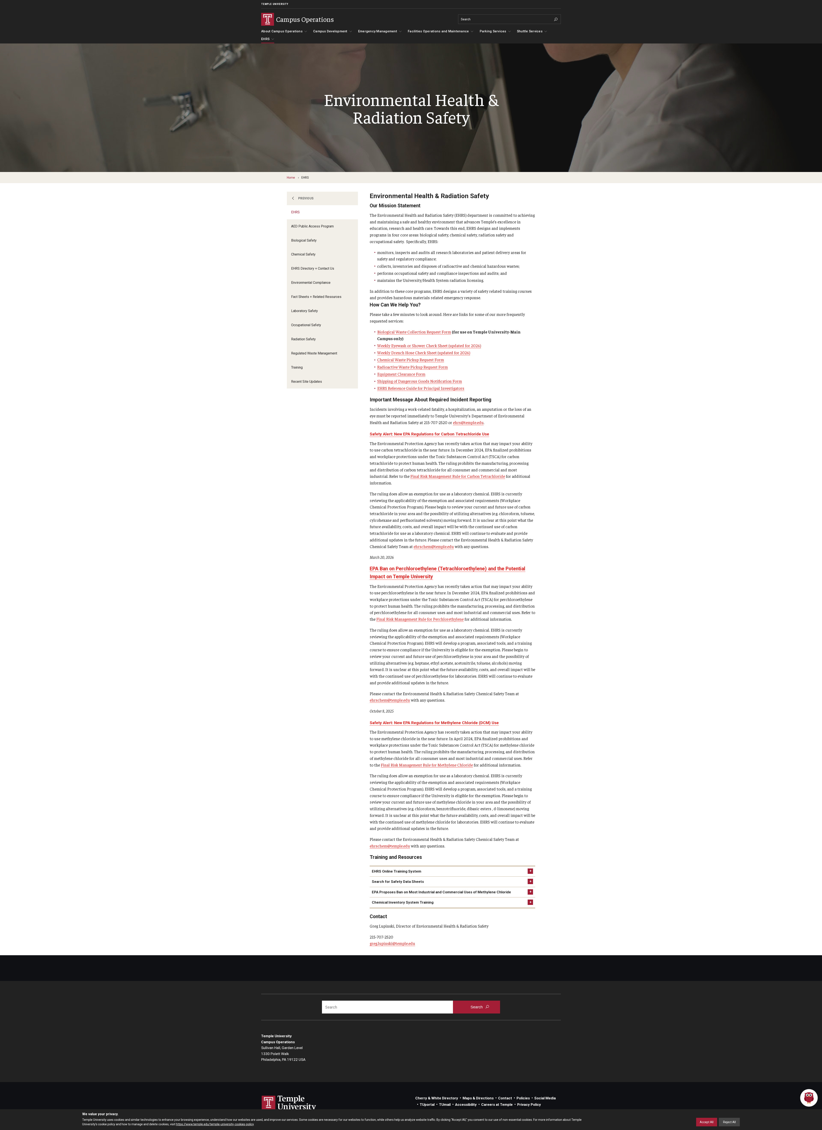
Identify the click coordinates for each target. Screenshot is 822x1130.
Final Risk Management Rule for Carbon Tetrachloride (457, 476)
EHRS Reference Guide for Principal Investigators (420, 388)
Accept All (706, 1122)
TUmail (445, 1104)
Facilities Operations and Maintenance (438, 31)
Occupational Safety (306, 325)
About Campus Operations (281, 31)
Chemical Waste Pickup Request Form (410, 359)
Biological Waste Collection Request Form (414, 331)
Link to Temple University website (289, 1103)
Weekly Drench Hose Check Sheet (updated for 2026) (423, 352)
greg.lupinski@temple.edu (392, 943)
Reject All (729, 1122)
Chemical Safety (303, 254)
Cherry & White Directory (436, 1098)
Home (291, 177)
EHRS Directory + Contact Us (312, 268)
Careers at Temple (497, 1104)
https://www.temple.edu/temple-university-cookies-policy (215, 1124)
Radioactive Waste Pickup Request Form (412, 366)
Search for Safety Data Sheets (398, 881)
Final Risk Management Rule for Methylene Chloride (427, 764)
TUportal (427, 1104)
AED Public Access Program (312, 226)
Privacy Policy (529, 1104)
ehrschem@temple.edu (434, 546)
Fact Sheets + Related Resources (316, 297)
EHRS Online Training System (396, 871)
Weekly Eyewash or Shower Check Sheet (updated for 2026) (429, 345)
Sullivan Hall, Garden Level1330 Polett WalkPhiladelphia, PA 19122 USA (283, 1054)
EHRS (265, 39)
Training (297, 367)
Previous (306, 198)
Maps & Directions (478, 1098)
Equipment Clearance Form (401, 374)
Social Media (545, 1098)
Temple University (274, 4)
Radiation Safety (303, 339)
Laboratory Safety (304, 311)
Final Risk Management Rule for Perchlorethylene (420, 619)
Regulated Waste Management (314, 353)
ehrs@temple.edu (468, 422)
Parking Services (493, 31)
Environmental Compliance (311, 283)
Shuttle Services (529, 31)
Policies (523, 1098)
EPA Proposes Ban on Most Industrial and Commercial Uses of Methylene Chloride (441, 892)
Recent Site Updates (306, 382)
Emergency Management (377, 31)
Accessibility (466, 1104)
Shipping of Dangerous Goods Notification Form (419, 381)
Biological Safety (304, 240)
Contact (505, 1098)
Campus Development (330, 31)
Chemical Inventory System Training (402, 902)
